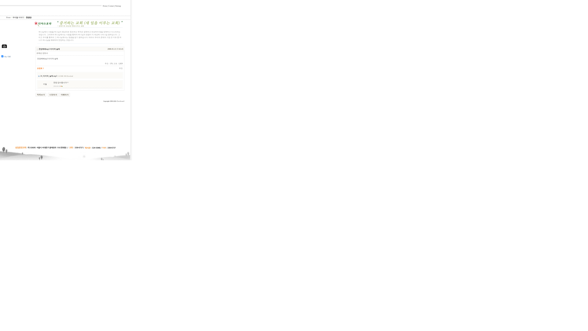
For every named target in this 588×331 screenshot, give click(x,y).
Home (105, 6)
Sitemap (118, 6)
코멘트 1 (40, 68)
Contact (111, 6)
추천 (121, 68)
